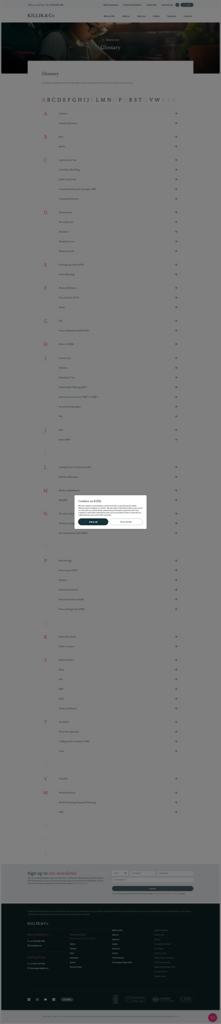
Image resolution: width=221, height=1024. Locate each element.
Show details (126, 522)
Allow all (93, 521)
